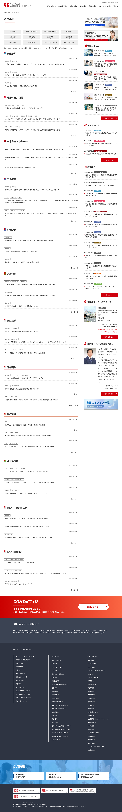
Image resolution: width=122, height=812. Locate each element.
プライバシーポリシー (23, 698)
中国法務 (91, 726)
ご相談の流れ (92, 6)
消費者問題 (31, 42)
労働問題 (69, 31)
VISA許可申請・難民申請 (59, 733)
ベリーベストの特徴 (104, 6)
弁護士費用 (83, 6)
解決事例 (18, 684)
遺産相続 (31, 37)
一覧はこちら (109, 118)
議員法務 (91, 743)
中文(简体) (111, 2)
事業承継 (91, 736)
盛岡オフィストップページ (22, 649)
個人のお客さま (51, 6)
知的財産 (91, 702)
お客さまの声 (20, 680)
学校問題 (13, 42)
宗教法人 (91, 750)
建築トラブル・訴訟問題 (59, 705)
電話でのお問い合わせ (23, 691)
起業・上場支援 (93, 677)
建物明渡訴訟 (92, 712)
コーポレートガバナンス (95, 671)
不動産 (90, 705)
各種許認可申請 (93, 733)
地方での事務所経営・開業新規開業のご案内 (90, 775)
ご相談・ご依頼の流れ (23, 660)
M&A (89, 674)
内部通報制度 (92, 722)
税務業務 (54, 722)
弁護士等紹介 (73, 6)
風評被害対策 (92, 684)
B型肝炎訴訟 (55, 681)
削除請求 (50, 37)
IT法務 (90, 681)
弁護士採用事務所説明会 (20, 775)
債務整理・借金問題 (58, 674)
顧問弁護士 (91, 660)
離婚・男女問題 (31, 31)
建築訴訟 (69, 37)
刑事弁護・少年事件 (50, 31)
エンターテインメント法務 (96, 747)
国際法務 (91, 729)
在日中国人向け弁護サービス (60, 726)
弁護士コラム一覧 (21, 677)
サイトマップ (20, 687)
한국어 (116, 2)
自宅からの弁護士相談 (23, 673)
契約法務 (91, 667)
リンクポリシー (21, 701)
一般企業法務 (92, 664)
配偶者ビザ (55, 740)
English (105, 2)
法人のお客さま (62, 6)
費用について (20, 663)
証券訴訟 (54, 712)
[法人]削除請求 (69, 42)
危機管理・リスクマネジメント (97, 719)
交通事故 (13, 31)
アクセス (115, 6)
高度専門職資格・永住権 (59, 736)
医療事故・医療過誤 (58, 709)
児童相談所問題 (56, 702)
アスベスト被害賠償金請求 (60, 684)
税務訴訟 (91, 691)
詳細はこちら (109, 337)
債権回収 (91, 715)
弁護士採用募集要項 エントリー (56, 775)
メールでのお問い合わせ (23, 694)
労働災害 (13, 37)
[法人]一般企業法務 (50, 42)
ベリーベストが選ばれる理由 (25, 656)
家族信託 (54, 719)
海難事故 (54, 715)
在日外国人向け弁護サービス (60, 729)
